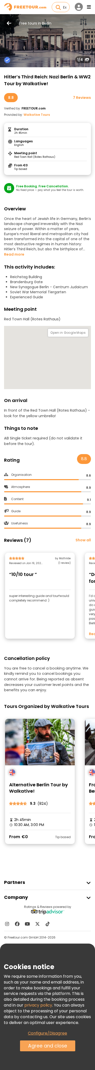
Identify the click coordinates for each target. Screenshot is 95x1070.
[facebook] (17, 924)
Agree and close (47, 1045)
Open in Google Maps (68, 332)
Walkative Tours (37, 115)
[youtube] (27, 924)
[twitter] (37, 924)
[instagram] (7, 924)
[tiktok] (48, 924)
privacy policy (38, 1005)
